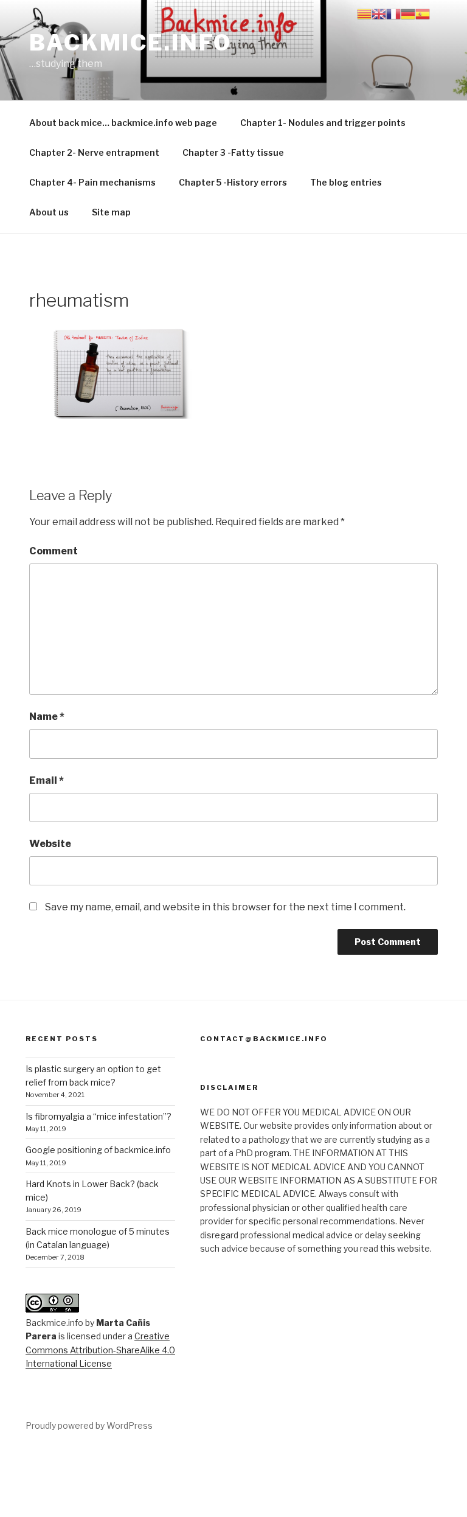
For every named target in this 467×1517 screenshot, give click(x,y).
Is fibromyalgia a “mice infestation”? (98, 1116)
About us (49, 212)
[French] (393, 13)
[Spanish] (422, 13)
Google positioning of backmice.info (98, 1150)
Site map (111, 212)
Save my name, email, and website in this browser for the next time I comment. (225, 907)
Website (50, 843)
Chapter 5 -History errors (233, 182)
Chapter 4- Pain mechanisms (92, 182)
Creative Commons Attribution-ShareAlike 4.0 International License (100, 1350)
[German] (408, 13)
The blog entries (346, 182)
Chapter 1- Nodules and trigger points (323, 122)
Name (46, 716)
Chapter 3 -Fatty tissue (233, 152)
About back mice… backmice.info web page (123, 122)
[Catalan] (364, 13)
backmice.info (130, 42)
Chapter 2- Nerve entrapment (94, 152)
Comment (53, 551)
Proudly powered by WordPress (89, 1425)
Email (46, 780)
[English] (379, 13)
